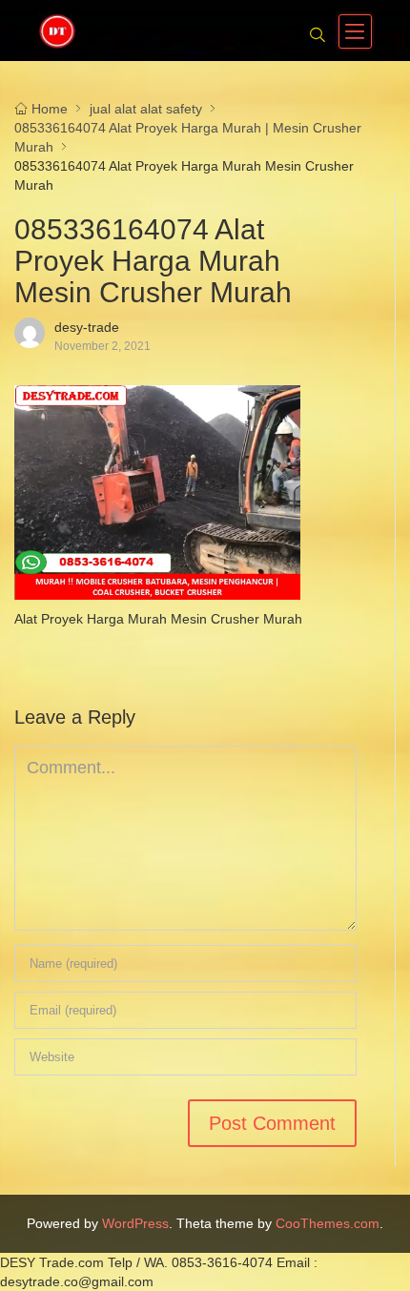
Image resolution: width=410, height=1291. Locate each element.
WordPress (135, 1223)
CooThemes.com (327, 1223)
